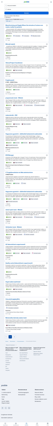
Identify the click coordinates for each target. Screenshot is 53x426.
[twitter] (5, 408)
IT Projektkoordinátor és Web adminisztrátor (19, 172)
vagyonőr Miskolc (23, 354)
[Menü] (2, 2)
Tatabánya (8, 362)
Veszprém (8, 370)
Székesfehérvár (9, 356)
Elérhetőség (4, 394)
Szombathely (8, 358)
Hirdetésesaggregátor (23, 392)
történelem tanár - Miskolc (14, 227)
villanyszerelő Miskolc (24, 358)
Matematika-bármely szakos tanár (16, 318)
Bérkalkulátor (38, 401)
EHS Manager (10, 155)
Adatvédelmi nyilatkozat (7, 417)
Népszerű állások (37, 351)
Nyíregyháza (8, 354)
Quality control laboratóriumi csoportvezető (19, 263)
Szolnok (7, 360)
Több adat (8, 21)
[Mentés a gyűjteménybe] (46, 25)
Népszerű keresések (10, 345)
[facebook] (2, 408)
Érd (6, 366)
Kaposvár (8, 364)
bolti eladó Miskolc (24, 352)
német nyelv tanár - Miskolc (14, 209)
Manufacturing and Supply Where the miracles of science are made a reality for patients (24, 26)
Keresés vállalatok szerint (41, 399)
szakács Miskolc (23, 356)
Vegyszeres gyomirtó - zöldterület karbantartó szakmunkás (24, 134)
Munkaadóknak (21, 394)
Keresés (26, 13)
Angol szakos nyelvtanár (13, 282)
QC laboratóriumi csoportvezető (15, 244)
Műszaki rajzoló (10, 44)
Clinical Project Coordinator (14, 63)
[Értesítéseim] (51, 2)
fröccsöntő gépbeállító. (13, 299)
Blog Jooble (38, 397)
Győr (7, 352)
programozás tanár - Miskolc (14, 98)
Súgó (3, 399)
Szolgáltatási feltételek (6, 414)
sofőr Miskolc (22, 360)
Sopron (7, 368)
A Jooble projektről (6, 392)
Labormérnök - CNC (11, 115)
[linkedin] (9, 408)
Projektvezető (10, 80)
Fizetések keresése (39, 394)
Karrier (3, 397)
